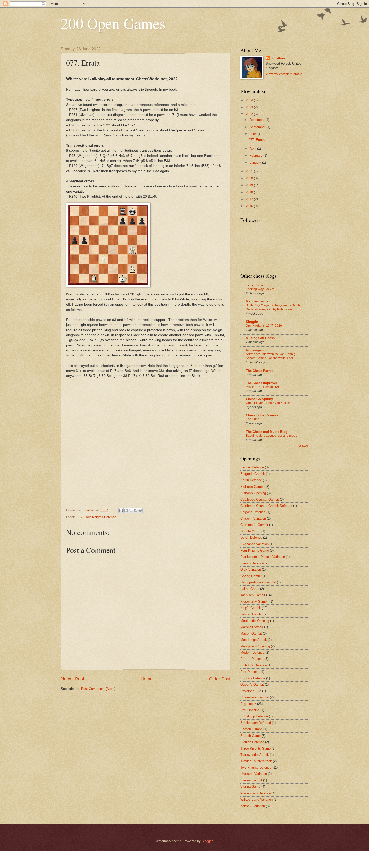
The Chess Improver (261, 383)
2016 (250, 206)
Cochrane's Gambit (254, 525)
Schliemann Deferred (255, 723)
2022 (250, 114)
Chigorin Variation (253, 518)
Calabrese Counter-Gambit (259, 499)
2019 (250, 185)
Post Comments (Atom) (98, 689)
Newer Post (72, 678)
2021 (250, 171)
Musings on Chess (260, 338)
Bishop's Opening (253, 493)
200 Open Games (113, 23)
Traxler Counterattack (256, 761)
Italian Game (249, 589)
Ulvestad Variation (253, 774)
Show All (303, 445)
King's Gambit (250, 608)
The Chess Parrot (259, 371)
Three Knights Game (255, 748)
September (258, 127)
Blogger (207, 841)
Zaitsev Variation (252, 806)
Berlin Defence (251, 480)
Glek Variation (250, 569)
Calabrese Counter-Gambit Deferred (266, 506)
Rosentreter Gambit (254, 697)
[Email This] (121, 510)
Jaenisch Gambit (252, 595)
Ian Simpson (256, 350)
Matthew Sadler (258, 301)
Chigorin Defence (252, 512)
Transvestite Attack (254, 755)
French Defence (252, 563)
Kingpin (252, 322)
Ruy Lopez (248, 704)
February (256, 155)
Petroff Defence (251, 659)
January (256, 162)
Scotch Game (250, 736)
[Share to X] (130, 510)
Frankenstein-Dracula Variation (262, 557)
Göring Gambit (251, 576)
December (257, 120)
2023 (250, 107)
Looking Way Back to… (261, 289)
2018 (250, 192)
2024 (250, 100)
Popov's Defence (252, 678)
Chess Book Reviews (262, 415)
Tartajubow (254, 285)
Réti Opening (249, 710)
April (253, 148)
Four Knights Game (254, 550)
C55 (80, 517)
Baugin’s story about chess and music (271, 435)
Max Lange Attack (253, 640)
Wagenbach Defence (255, 793)
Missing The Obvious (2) (262, 387)
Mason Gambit (251, 633)
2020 (250, 178)
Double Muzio (250, 531)
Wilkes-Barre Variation (256, 799)
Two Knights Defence (100, 517)
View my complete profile (284, 74)
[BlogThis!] (125, 510)
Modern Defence (252, 652)
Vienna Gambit (251, 780)
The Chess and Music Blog (266, 432)
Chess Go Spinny (259, 399)
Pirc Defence (249, 672)
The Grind (252, 419)
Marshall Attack (251, 627)
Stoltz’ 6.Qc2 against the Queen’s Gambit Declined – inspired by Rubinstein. (273, 307)
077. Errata (257, 140)
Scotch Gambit (251, 729)
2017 (250, 199)
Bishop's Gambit (252, 487)
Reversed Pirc (250, 691)
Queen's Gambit (252, 684)
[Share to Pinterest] (140, 510)
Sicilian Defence (252, 742)
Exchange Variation (254, 544)
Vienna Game (250, 786)
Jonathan (278, 58)
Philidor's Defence (253, 665)
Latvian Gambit (251, 614)
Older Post (219, 678)
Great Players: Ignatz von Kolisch (268, 403)
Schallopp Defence (254, 716)
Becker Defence (252, 467)
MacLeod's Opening (254, 621)
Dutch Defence (251, 537)
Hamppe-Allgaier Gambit (258, 582)
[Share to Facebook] (135, 510)
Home (147, 678)
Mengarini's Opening (255, 646)
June (254, 134)
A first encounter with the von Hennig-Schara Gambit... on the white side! (271, 356)
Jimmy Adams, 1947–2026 (264, 325)
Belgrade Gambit (252, 474)
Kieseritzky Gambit (254, 601)
